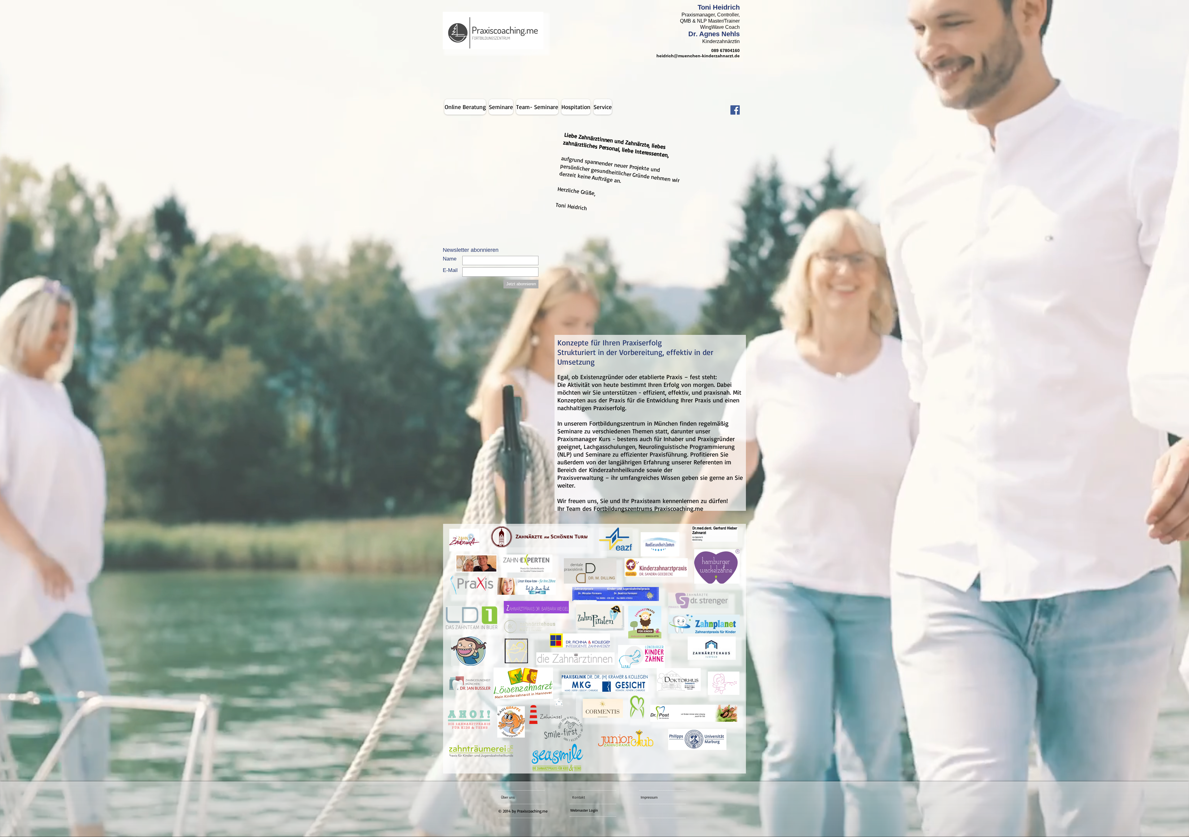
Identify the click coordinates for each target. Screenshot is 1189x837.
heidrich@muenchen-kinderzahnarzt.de (698, 55)
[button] (603, 107)
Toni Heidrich (719, 7)
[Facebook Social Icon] (735, 110)
